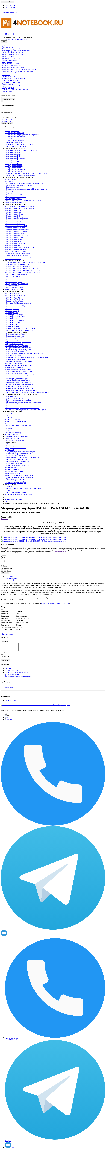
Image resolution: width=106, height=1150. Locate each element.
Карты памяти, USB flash (11, 64)
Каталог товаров (7, 123)
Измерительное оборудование (16, 280)
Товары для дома (8, 88)
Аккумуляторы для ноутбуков (12, 49)
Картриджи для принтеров (15, 455)
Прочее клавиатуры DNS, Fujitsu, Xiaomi (20, 328)
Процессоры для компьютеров (16, 386)
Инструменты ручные (13, 282)
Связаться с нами (11, 686)
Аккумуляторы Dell (12, 156)
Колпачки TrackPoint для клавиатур (18, 303)
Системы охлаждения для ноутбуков (18, 365)
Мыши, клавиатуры (9, 77)
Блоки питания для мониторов (12, 52)
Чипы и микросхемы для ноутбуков (18, 369)
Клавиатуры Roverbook (14, 301)
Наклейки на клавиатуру (14, 305)
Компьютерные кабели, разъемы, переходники (22, 457)
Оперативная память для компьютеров (19, 384)
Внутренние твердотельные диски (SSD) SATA (22, 272)
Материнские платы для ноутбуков (18, 342)
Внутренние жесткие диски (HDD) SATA (20, 266)
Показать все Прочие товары (15, 481)
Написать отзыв (7, 634)
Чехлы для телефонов (13, 199)
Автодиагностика (12, 131)
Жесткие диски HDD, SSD (11, 58)
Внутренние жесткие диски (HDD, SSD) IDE (21, 268)
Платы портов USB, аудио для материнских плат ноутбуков (26, 357)
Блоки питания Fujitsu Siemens (16, 218)
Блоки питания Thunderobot (15, 243)
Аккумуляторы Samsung (14, 166)
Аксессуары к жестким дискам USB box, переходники (25, 262)
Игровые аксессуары (9, 60)
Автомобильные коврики (14, 133)
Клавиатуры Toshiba (13, 326)
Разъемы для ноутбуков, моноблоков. (18, 361)
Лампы (8, 490)
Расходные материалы (13, 363)
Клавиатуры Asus (12, 309)
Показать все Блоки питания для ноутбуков (20, 257)
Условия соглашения (12, 674)
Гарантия (8, 668)
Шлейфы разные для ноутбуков (16, 373)
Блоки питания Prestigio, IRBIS (16, 235)
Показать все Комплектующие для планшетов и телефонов (26, 410)
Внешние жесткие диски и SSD (17, 264)
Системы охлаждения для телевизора (19, 477)
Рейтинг (4, 652)
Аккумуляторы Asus (13, 154)
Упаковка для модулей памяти (16, 479)
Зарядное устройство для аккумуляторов (20, 452)
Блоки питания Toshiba (14, 245)
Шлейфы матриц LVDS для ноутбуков (19, 371)
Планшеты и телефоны (10, 80)
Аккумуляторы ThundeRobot (15, 170)
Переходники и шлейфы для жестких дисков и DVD (24, 353)
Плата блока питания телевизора (17, 465)
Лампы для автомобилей (14, 140)
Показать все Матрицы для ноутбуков (18, 425)
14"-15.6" (9, 429)
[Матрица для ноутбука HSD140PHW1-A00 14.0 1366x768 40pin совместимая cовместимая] (33, 537)
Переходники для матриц (14, 351)
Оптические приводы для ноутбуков (18, 350)
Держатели (9, 138)
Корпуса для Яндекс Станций (16, 459)
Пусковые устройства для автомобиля (19, 144)
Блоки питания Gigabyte (14, 220)
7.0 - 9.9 (8, 413)
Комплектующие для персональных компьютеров (19, 69)
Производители (10, 700)
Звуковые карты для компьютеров (17, 381)
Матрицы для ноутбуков (10, 73)
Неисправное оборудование (15, 404)
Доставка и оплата (11, 670)
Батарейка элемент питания (15, 448)
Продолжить (5, 660)
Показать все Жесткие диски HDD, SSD (19, 274)
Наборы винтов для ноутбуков (16, 346)
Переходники (10, 193)
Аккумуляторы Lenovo (13, 164)
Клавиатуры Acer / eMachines (16, 307)
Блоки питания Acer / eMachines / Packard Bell (22, 208)
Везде (4, 45)
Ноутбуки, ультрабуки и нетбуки (13, 78)
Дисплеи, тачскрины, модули (16, 398)
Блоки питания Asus (13, 212)
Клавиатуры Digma (12, 293)
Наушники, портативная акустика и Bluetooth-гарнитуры (26, 189)
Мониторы (6, 75)
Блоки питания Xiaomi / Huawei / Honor (19, 247)
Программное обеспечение (11, 82)
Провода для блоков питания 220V (18, 253)
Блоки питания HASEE (14, 222)
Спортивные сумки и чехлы (15, 197)
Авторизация (10, 5)
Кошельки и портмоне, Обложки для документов (23, 488)
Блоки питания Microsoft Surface (17, 230)
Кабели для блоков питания (15, 251)
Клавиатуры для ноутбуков (11, 65)
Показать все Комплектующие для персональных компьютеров (27, 392)
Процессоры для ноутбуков (15, 359)
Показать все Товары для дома (15, 492)
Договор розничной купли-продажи (18, 676)
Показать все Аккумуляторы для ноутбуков (20, 175)
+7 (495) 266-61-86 (8, 34)
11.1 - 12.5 (9, 415)
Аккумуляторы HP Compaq (15, 158)
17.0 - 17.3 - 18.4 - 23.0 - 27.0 (15, 421)
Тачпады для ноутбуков (14, 367)
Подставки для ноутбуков (14, 471)
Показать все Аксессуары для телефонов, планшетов (23, 200)
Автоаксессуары (7, 47)
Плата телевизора (12, 469)
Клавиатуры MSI (11, 318)
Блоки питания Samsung (14, 239)
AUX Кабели (10, 179)
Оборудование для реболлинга (16, 284)
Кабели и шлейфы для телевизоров (18, 454)
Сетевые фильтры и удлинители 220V (19, 475)
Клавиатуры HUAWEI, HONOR (17, 295)
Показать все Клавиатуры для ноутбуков (19, 330)
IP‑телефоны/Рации (12, 444)
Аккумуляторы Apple (13, 152)
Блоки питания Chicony (14, 214)
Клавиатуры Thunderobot (14, 299)
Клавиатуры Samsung (13, 322)
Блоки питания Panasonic (14, 233)
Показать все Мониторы (13, 433)
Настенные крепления (13, 463)
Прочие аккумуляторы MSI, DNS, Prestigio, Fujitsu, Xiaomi (26, 173)
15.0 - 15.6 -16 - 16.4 (12, 419)
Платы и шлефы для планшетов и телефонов (21, 406)
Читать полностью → (60, 552)
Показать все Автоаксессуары (15, 146)
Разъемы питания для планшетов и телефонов (22, 408)
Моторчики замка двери (14, 142)
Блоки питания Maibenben (15, 228)
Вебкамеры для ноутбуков (15, 334)
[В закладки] (1, 565)
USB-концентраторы (13, 446)
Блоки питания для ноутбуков (12, 54)
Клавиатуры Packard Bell (14, 320)
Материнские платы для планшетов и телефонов (23, 402)
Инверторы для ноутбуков (15, 338)
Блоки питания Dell (12, 216)
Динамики (9, 450)
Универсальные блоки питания (16, 255)
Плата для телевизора (13, 467)
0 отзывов (4, 519)
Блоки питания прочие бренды (16, 249)
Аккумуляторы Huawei (13, 160)
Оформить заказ (6, 121)
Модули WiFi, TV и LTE (14, 344)
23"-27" (8, 431)
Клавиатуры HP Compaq (14, 315)
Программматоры (12, 286)
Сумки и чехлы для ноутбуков (12, 86)
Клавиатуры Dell (11, 313)
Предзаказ (5, 572)
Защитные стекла (12, 187)
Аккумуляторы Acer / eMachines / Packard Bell (21, 150)
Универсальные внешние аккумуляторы (16, 89)
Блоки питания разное (10, 56)
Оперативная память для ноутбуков (18, 348)
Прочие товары (7, 84)
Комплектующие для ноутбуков (13, 67)
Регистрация (10, 7)
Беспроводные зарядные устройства (18, 185)
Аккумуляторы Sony (13, 168)
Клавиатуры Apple (12, 311)
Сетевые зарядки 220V (13, 195)
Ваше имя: (4, 638)
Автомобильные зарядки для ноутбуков (19, 206)
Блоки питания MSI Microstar (16, 232)
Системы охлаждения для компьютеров (19, 388)
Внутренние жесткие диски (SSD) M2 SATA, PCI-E (24, 270)
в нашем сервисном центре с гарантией (55, 603)
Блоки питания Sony (13, 241)
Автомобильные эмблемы (15, 137)
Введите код (5, 656)
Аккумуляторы (11, 396)
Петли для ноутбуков (13, 355)
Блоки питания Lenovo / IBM (16, 226)
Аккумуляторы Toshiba (13, 171)
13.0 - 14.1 (9, 417)
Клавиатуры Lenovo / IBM (15, 317)
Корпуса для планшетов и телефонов (18, 400)
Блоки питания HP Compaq (15, 224)
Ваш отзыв (4, 642)
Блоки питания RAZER (14, 237)
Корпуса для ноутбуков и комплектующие (20, 340)
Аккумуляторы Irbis (12, 162)
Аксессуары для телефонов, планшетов (16, 51)
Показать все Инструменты (14, 287)
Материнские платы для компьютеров (19, 383)
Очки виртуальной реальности (16, 191)
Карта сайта (9, 688)
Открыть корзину (7, 119)
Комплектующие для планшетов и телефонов (18, 71)
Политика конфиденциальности (16, 672)
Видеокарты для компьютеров (16, 379)
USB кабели (10, 181)
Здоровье (9, 486)
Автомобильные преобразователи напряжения (22, 135)
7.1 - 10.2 (9, 423)
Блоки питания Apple (13, 210)
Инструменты (7, 62)
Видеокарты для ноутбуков (15, 336)
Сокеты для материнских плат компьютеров (21, 390)
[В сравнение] (4, 565)
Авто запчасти (11, 129)
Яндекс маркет (7, 91)
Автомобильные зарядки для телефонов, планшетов (24, 183)
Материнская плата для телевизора (18, 461)
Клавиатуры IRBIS (12, 297)
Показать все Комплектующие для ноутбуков (21, 375)
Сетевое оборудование (13, 473)
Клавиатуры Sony (12, 324)
